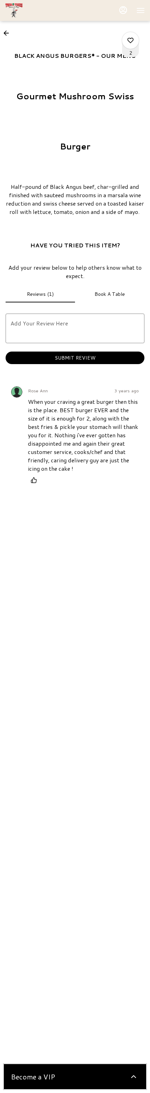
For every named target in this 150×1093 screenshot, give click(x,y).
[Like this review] (35, 480)
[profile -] (123, 10)
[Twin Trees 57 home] (36, 10)
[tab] (40, 294)
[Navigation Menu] (140, 10)
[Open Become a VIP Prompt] (133, 1076)
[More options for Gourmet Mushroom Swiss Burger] (130, 40)
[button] (8, 33)
